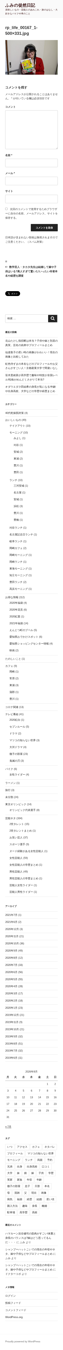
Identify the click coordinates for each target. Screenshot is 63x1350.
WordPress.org (14, 1317)
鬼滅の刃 (14, 760)
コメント (10, 106)
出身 (19, 1166)
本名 (47, 1186)
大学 (9, 1172)
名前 (8, 155)
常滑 (12, 678)
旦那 (37, 1186)
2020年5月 (11, 979)
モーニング (16, 432)
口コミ (46, 1166)
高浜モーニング (18, 588)
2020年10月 (12, 943)
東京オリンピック (15, 804)
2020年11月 (12, 936)
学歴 (51, 1172)
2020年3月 (11, 993)
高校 (34, 1212)
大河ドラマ (16, 747)
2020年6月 (11, 972)
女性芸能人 (16, 857)
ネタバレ (49, 1146)
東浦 (16, 458)
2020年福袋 (16, 602)
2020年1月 (11, 1007)
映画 (12, 650)
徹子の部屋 (16, 753)
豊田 (16, 472)
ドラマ (13, 733)
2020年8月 (11, 957)
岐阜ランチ (16, 541)
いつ (9, 1146)
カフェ (9, 665)
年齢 (39, 1179)
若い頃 (50, 1199)
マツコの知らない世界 (22, 740)
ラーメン (10, 782)
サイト (9, 191)
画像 (43, 1192)
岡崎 (12, 671)
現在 (34, 1192)
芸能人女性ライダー (21, 885)
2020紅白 (14, 719)
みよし (18, 438)
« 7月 (8, 1126)
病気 (9, 1199)
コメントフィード (15, 1310)
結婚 (39, 1199)
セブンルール (17, 726)
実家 (9, 1179)
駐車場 (11, 1212)
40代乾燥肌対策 (14, 412)
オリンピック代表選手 (22, 809)
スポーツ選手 (17, 844)
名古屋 (18, 492)
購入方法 (12, 1205)
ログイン (10, 1295)
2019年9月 (11, 1036)
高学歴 (23, 1212)
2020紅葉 (14, 616)
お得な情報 (11, 597)
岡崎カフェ (16, 548)
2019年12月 (12, 1014)
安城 (16, 451)
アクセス (22, 1146)
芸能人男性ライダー (21, 891)
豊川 (16, 465)
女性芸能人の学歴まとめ (23, 864)
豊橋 (16, 519)
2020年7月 (11, 964)
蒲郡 (12, 691)
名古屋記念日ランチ (21, 534)
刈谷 (16, 444)
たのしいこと (13, 658)
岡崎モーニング (18, 554)
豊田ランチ (16, 581)
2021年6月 (11, 921)
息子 (27, 1186)
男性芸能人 (16, 871)
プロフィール (15, 1153)
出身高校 (32, 1166)
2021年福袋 (16, 623)
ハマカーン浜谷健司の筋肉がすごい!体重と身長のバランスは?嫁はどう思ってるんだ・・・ (30, 1238)
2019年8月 (11, 1043)
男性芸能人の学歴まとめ (23, 878)
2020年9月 (11, 950)
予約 (49, 1159)
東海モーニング (18, 568)
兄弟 (9, 1166)
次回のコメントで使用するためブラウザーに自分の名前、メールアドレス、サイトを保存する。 (31, 213)
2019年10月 (12, 1029)
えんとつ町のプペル (21, 630)
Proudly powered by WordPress (22, 1341)
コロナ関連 (11, 707)
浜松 (16, 506)
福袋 (19, 1199)
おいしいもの (13, 419)
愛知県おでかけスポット (23, 636)
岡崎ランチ (16, 561)
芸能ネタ (10, 818)
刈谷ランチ (16, 527)
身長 (34, 1205)
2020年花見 (16, 609)
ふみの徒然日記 (20, 5)
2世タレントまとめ (20, 830)
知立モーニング (18, 575)
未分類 (9, 797)
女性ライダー (17, 774)
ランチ (13, 480)
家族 (19, 1179)
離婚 (44, 1205)
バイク (9, 768)
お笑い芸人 (16, 837)
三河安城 (19, 485)
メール (10, 173)
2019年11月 (12, 1022)
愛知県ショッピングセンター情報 (29, 643)
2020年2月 (11, 1000)
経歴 (29, 1199)
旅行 (7, 790)
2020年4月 (11, 986)
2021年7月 (11, 914)
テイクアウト (17, 425)
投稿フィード (13, 1302)
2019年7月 (11, 1050)
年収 (29, 1179)
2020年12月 (12, 929)
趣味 (24, 1205)
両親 (40, 1159)
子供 (41, 1172)
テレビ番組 (11, 714)
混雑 (17, 1192)
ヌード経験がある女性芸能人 (26, 851)
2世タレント (16, 823)
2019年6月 (11, 1057)
